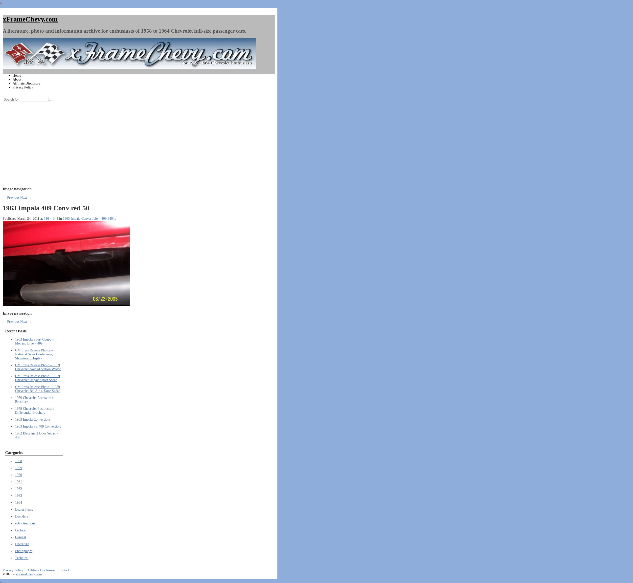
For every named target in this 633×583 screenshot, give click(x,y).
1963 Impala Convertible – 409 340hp (89, 218)
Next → (25, 197)
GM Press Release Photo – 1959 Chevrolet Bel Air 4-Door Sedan (37, 389)
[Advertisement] (107, 145)
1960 (18, 475)
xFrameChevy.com (30, 19)
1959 (18, 468)
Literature (22, 544)
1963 (18, 495)
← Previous (11, 197)
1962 (18, 489)
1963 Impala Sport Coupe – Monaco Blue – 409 (34, 341)
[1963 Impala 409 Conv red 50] (66, 304)
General (20, 537)
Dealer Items (24, 509)
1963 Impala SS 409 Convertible (38, 426)
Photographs (23, 551)
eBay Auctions (25, 523)
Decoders (21, 516)
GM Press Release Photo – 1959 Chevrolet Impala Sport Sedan (37, 378)
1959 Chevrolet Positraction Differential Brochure (34, 410)
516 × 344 (51, 218)
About (17, 79)
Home (17, 75)
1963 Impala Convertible (32, 419)
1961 (18, 482)
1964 (18, 502)
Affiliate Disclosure (26, 83)
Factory (20, 530)
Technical (21, 558)
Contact (64, 570)
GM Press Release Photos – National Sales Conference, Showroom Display (34, 354)
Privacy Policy (23, 87)
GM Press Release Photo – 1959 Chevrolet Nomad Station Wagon (38, 367)
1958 (18, 461)
